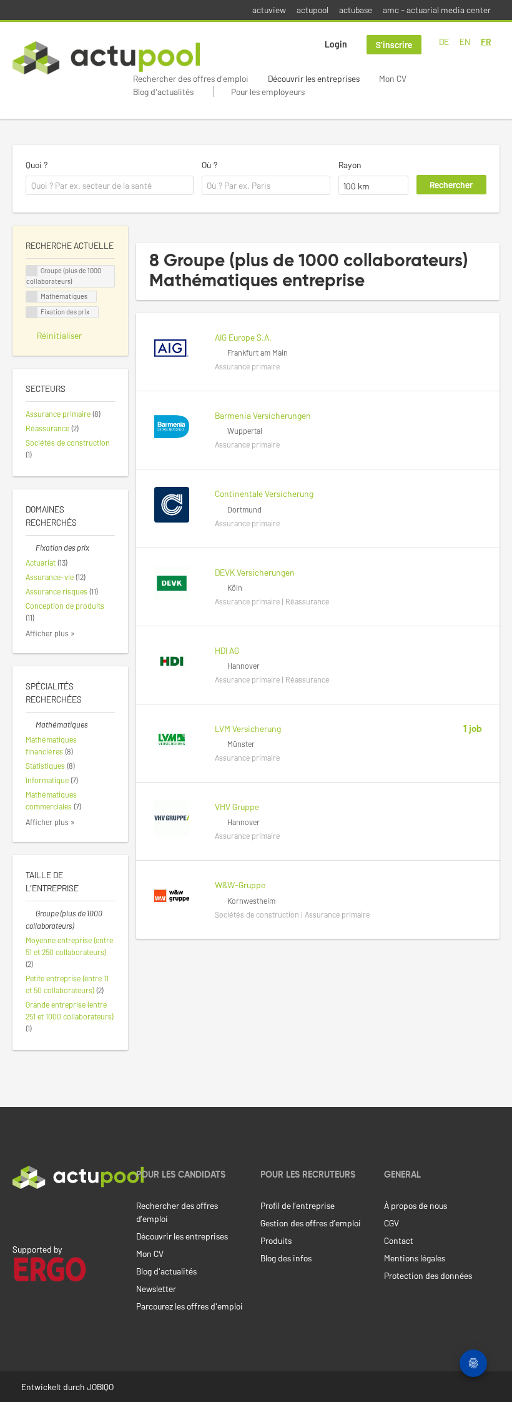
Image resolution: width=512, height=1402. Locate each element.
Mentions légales (414, 1258)
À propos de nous (415, 1205)
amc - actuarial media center (437, 9)
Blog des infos (286, 1258)
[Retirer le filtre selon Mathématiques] (31, 724)
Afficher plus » (50, 633)
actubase (355, 9)
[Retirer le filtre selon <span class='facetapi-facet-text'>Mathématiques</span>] (31, 296)
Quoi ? (36, 164)
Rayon (350, 164)
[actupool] (106, 57)
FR (486, 41)
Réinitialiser (59, 335)
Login (336, 44)
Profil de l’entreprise (297, 1205)
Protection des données (428, 1275)
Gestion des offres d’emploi (310, 1223)
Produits (276, 1240)
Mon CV (392, 78)
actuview (269, 9)
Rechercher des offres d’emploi (191, 78)
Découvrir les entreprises (314, 78)
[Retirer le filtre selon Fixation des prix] (31, 548)
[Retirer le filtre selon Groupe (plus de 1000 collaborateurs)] (31, 913)
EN (465, 41)
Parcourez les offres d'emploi (189, 1306)
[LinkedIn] (19, 1215)
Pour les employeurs (268, 91)
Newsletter (156, 1288)
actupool (312, 9)
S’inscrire (394, 44)
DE (444, 41)
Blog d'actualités (163, 91)
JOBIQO (100, 1386)
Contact (398, 1240)
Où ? (209, 164)
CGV (391, 1223)
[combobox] (110, 186)
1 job (472, 729)
